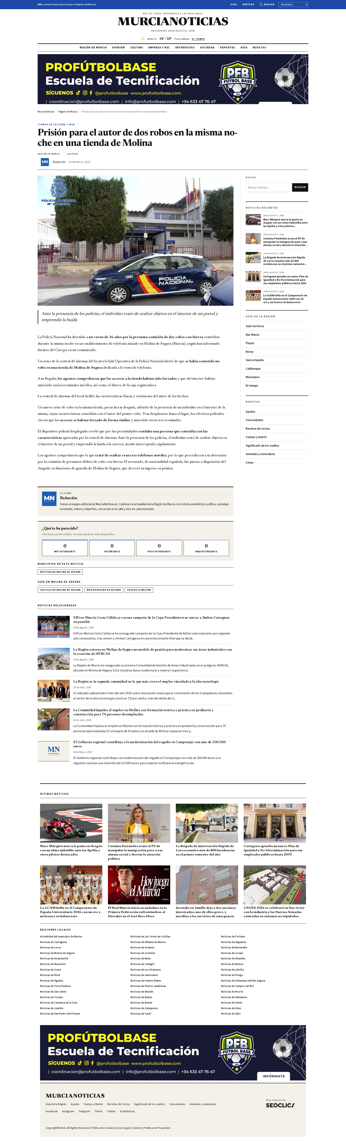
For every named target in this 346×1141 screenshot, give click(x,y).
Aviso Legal (123, 1128)
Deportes (227, 47)
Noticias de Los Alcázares (146, 970)
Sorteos (248, 4)
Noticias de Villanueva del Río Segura (243, 981)
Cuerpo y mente (256, 437)
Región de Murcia (93, 47)
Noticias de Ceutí (141, 1014)
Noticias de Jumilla (51, 1008)
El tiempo (252, 386)
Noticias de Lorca (50, 947)
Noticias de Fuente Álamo (146, 981)
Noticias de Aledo (231, 1003)
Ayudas (250, 412)
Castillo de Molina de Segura (60, 590)
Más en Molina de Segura (104, 590)
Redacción (59, 162)
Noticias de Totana (51, 997)
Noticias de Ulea (231, 1008)
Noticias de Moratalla (234, 947)
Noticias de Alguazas (233, 942)
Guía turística (255, 326)
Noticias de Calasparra (144, 1008)
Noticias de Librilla (232, 970)
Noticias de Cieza (50, 970)
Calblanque (253, 369)
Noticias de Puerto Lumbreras (148, 986)
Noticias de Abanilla (233, 958)
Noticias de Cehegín (142, 964)
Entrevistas (185, 47)
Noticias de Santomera (144, 975)
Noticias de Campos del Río (237, 986)
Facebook (52, 1111)
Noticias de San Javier (53, 992)
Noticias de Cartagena (53, 942)
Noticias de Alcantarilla (54, 958)
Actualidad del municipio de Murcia (61, 936)
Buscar (269, 4)
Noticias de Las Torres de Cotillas (150, 936)
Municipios (253, 377)
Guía (233, 4)
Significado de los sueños (262, 446)
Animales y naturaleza (260, 454)
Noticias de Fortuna (233, 936)
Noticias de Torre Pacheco (55, 986)
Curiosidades (254, 420)
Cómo (249, 463)
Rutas (249, 352)
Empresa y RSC (159, 47)
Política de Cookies (102, 1128)
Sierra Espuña (255, 360)
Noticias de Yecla (50, 975)
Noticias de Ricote (232, 992)
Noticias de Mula (140, 958)
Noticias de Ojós (230, 1014)
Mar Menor (253, 335)
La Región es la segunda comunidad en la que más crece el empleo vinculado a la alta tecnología (145, 681)
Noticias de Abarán (142, 992)
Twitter (111, 1111)
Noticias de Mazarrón (52, 964)
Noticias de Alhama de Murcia (148, 942)
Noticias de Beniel (141, 1003)
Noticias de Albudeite (234, 997)
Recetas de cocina (258, 429)
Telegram (84, 1111)
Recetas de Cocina (118, 1104)
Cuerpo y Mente (93, 1104)
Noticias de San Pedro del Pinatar (60, 1014)
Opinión (118, 47)
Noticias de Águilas (51, 981)
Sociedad (207, 47)
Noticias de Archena (142, 947)
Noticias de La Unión (143, 953)
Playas (250, 343)
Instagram (68, 1111)
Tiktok (98, 1111)
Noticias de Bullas (141, 997)
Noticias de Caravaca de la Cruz (58, 1003)
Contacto (136, 1128)
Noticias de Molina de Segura (60, 572)
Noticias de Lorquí (232, 953)
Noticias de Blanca (232, 964)
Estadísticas (127, 1111)
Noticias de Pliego (232, 975)
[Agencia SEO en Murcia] (280, 1103)
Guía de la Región (139, 590)
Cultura (136, 47)
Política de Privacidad (157, 1128)
